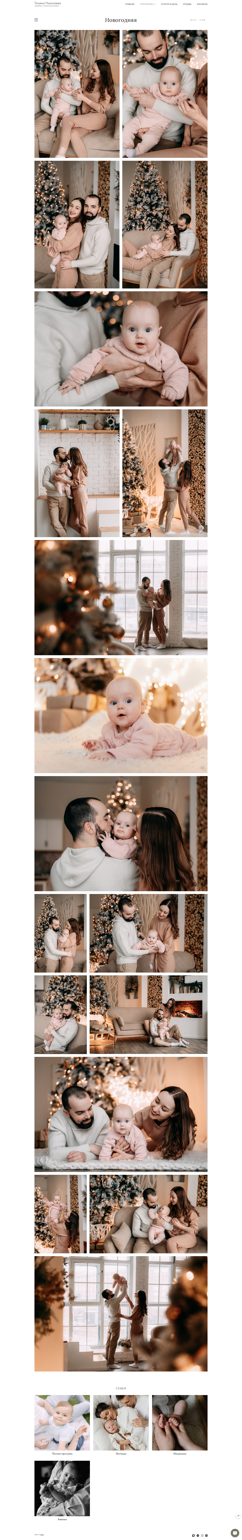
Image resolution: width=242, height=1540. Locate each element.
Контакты (202, 4)
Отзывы (187, 4)
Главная (129, 4)
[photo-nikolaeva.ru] (47, 4)
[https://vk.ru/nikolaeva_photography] (206, 1535)
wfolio (42, 1535)
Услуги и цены (169, 4)
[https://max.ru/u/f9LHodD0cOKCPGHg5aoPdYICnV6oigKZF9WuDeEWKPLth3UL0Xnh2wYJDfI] (193, 1535)
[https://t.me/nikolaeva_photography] (198, 1535)
